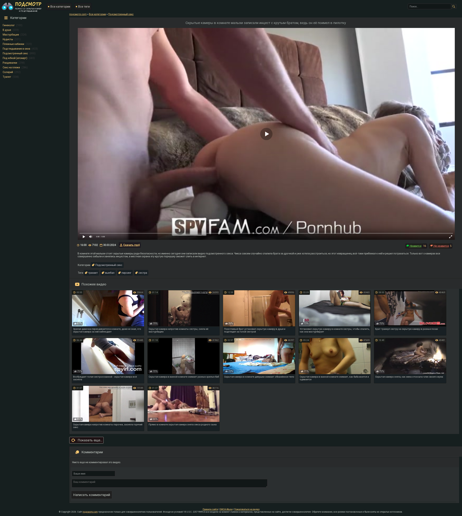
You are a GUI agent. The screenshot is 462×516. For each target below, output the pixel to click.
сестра (143, 272)
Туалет (7, 76)
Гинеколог (9, 25)
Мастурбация (11, 34)
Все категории (60, 6)
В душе (7, 29)
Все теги (84, 6)
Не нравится (441, 246)
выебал (109, 272)
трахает (93, 272)
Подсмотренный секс (15, 53)
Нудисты (8, 39)
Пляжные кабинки (13, 44)
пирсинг (126, 272)
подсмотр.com (90, 512)
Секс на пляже (11, 67)
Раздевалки (10, 62)
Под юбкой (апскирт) (15, 58)
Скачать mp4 (131, 245)
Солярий (8, 72)
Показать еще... (90, 440)
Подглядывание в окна (16, 48)
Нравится (415, 246)
